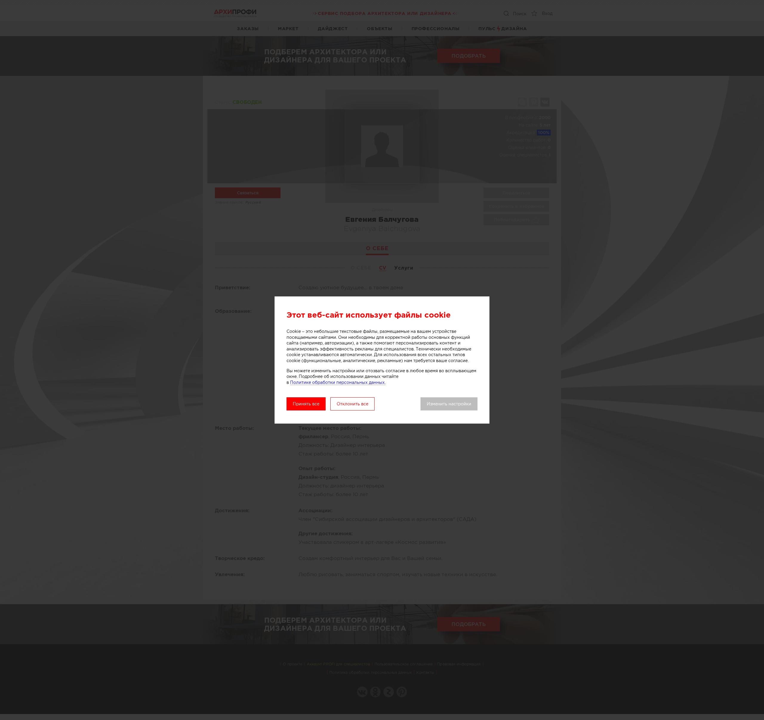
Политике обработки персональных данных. (338, 382)
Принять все (306, 403)
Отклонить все (352, 403)
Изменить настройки (449, 403)
